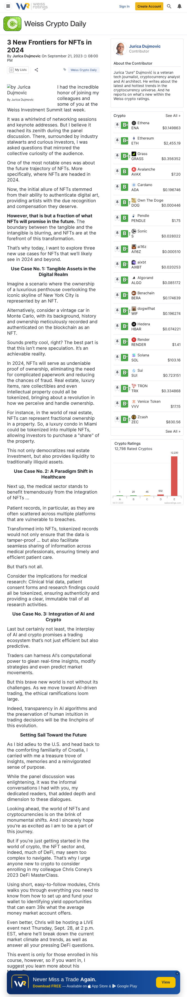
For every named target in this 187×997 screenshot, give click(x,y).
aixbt (141, 262)
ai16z (141, 246)
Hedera (143, 324)
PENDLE (138, 220)
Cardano (144, 184)
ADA (135, 189)
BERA (136, 298)
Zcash (142, 417)
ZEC (135, 422)
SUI (134, 375)
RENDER (138, 344)
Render (143, 339)
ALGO (136, 282)
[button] (18, 70)
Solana (142, 355)
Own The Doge (149, 200)
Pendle (142, 215)
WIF (134, 313)
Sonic (141, 231)
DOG (135, 205)
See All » (173, 115)
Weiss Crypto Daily (84, 70)
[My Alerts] (179, 6)
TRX (134, 391)
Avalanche (145, 169)
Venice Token (148, 401)
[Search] (169, 6)
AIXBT (136, 267)
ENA (135, 128)
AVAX (136, 174)
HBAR (136, 329)
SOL (134, 360)
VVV (135, 406)
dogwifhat (145, 308)
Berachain (145, 293)
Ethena (142, 123)
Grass (141, 153)
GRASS (137, 158)
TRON (142, 386)
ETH (135, 143)
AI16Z (136, 251)
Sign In (124, 6)
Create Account (149, 6)
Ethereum (145, 138)
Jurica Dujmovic (27, 56)
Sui (139, 370)
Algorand (144, 277)
